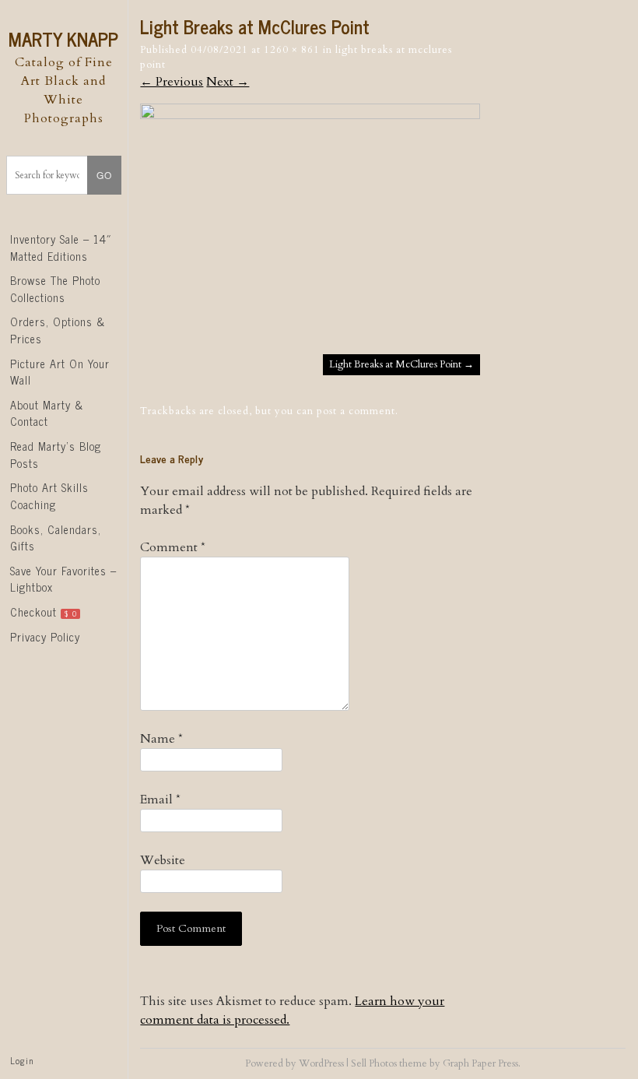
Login (21, 1060)
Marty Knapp (63, 38)
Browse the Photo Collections (55, 289)
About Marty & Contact (46, 413)
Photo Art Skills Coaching (49, 496)
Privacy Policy (45, 636)
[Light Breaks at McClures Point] (309, 115)
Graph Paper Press (480, 1063)
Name (161, 738)
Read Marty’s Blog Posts (55, 455)
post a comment (356, 411)
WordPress (321, 1063)
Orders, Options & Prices (57, 330)
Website (162, 860)
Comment (172, 547)
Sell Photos (374, 1063)
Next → (227, 81)
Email (160, 799)
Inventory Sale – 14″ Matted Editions (61, 247)
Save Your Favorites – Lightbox (63, 579)
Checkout (43, 612)
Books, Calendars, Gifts (55, 538)
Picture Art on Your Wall (60, 372)
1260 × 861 (292, 50)
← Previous (171, 81)
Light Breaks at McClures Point (401, 364)
